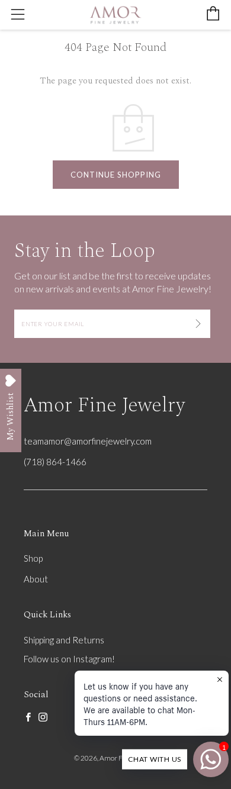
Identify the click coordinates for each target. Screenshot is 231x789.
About (36, 579)
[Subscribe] (198, 324)
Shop (33, 558)
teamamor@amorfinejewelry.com (88, 441)
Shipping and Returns (64, 640)
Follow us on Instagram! (69, 658)
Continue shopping (115, 174)
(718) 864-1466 (55, 461)
